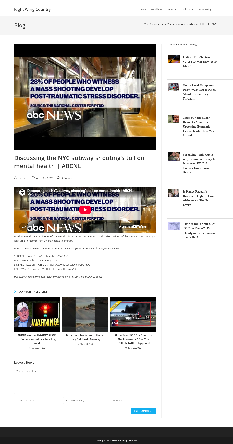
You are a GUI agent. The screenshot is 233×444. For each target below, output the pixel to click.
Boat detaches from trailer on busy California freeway (85, 337)
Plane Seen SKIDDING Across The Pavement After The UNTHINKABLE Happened (133, 339)
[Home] (145, 24)
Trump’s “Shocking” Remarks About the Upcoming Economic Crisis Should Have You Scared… (198, 126)
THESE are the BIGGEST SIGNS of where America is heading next (37, 339)
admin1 (23, 178)
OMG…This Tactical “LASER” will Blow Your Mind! (200, 61)
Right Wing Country (32, 9)
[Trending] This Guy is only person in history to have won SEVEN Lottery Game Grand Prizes (199, 163)
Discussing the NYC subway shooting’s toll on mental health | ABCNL (184, 24)
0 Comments (69, 178)
